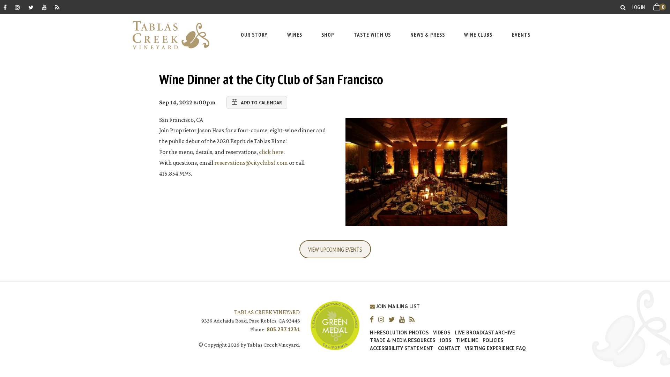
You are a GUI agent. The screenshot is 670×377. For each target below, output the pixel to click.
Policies (493, 340)
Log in (638, 6)
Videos (441, 332)
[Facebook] (5, 7)
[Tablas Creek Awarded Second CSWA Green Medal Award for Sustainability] (335, 325)
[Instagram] (17, 7)
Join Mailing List (397, 306)
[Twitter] (31, 7)
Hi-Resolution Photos (399, 332)
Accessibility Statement (401, 348)
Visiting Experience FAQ (495, 348)
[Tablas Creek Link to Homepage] (167, 35)
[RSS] (57, 7)
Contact (449, 348)
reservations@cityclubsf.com (251, 162)
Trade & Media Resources (402, 340)
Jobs (445, 340)
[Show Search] (623, 7)
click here (271, 151)
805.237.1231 (283, 329)
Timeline (467, 340)
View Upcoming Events (335, 249)
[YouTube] (44, 7)
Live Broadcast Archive (485, 332)
